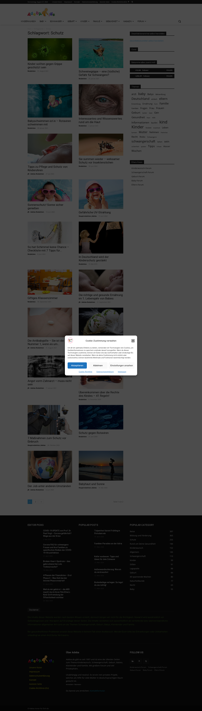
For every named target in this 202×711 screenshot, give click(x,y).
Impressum (122, 372)
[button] (133, 340)
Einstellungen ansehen (121, 365)
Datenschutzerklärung (105, 372)
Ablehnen (98, 365)
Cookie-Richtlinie (85, 372)
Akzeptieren (77, 365)
